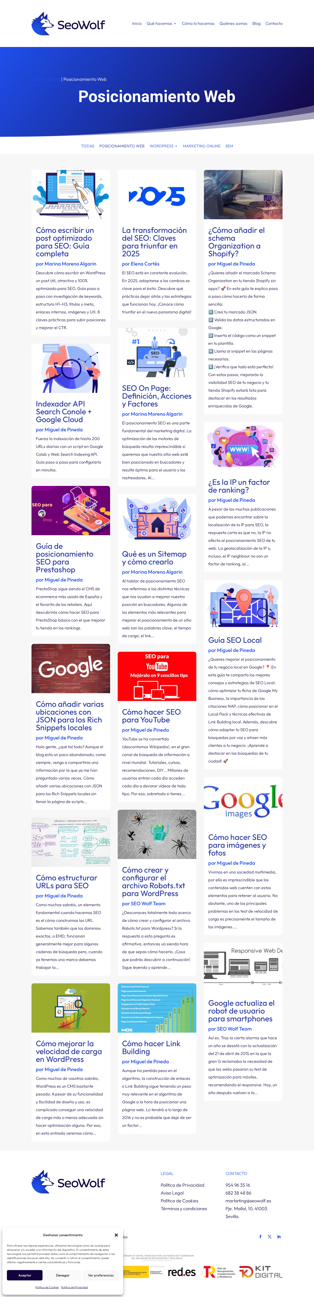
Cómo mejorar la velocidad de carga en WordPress (69, 1051)
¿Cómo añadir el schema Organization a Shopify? (236, 241)
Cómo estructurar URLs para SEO (66, 881)
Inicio (137, 23)
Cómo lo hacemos (198, 23)
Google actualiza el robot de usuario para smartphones (241, 1010)
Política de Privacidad (74, 1287)
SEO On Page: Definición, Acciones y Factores (157, 396)
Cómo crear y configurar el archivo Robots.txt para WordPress (153, 881)
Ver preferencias (101, 1275)
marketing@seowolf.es (248, 1201)
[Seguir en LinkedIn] (279, 1236)
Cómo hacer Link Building (151, 1047)
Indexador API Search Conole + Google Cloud (64, 411)
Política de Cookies (47, 1287)
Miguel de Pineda (64, 429)
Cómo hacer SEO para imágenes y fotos (237, 845)
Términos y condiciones (184, 1208)
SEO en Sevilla (45, 79)
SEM (229, 146)
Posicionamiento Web (122, 146)
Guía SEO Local (235, 640)
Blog (256, 23)
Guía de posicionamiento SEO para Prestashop (64, 557)
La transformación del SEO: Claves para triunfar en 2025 (154, 241)
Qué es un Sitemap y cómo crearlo (154, 558)
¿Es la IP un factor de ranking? (239, 486)
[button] (116, 1235)
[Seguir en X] (269, 1236)
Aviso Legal (172, 1193)
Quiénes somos (233, 23)
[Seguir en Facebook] (260, 1236)
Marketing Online (201, 146)
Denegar (63, 1275)
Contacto (274, 23)
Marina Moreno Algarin (70, 263)
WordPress (161, 146)
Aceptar (24, 1275)
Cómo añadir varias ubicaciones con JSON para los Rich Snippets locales (70, 715)
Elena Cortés (145, 263)
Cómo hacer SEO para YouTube (151, 715)
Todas (87, 146)
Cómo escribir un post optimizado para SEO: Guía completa (65, 241)
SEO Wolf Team (148, 903)
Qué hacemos (159, 23)
